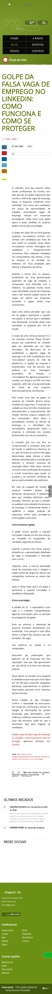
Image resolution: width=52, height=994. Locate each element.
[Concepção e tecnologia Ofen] (46, 988)
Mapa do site (30, 65)
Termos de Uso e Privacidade (18, 990)
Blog (8, 139)
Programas (26, 933)
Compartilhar (4, 147)
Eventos (5, 941)
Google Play (32, 22)
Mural (24, 930)
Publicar (4, 159)
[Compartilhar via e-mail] (4, 171)
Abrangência (27, 937)
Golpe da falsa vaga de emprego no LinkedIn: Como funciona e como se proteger (31, 738)
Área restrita (7, 969)
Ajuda (44, 65)
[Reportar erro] (19, 772)
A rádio (5, 933)
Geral (14, 139)
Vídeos (4, 944)
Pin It (4, 153)
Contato (25, 941)
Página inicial (7, 930)
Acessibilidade (7, 977)
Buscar (36, 28)
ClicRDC (16, 744)
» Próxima (50, 491)
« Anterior (50, 495)
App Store (44, 22)
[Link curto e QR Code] (7, 987)
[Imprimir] (13, 772)
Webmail (5, 972)
